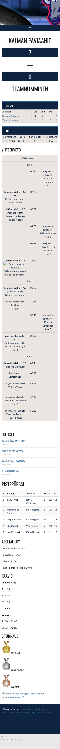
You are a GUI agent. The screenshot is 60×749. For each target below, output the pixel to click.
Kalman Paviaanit (11, 115)
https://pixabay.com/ (41, 712)
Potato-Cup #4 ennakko (12, 450)
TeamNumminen (10, 120)
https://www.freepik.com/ (16, 712)
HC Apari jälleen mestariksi (14, 440)
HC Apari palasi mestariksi (14, 460)
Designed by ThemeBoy (12, 739)
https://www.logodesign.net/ (35, 708)
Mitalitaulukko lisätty (12, 470)
